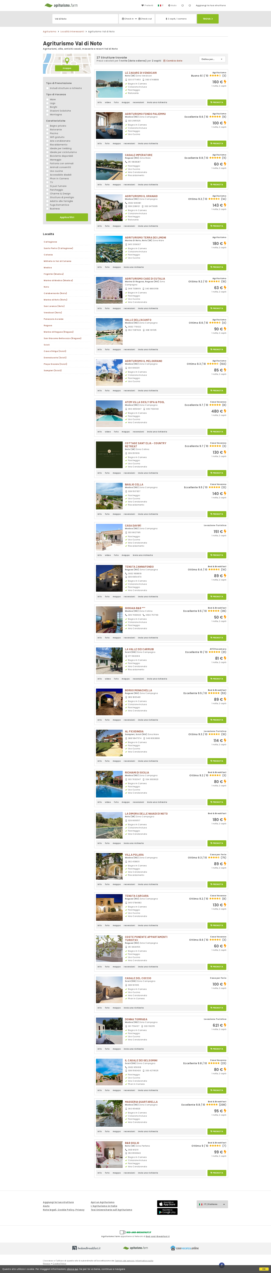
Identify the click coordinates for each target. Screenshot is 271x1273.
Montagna (55, 114)
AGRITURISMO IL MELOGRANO (143, 360)
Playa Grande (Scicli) (55, 364)
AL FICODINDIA (134, 731)
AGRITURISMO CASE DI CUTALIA (145, 278)
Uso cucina (56, 171)
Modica (48, 267)
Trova (207, 18)
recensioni (138, 102)
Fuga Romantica (59, 204)
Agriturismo (49, 31)
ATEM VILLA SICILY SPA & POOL (145, 402)
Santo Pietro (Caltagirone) (58, 248)
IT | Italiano (211, 1204)
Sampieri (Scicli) (53, 370)
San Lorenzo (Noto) (54, 306)
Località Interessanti (72, 31)
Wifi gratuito (56, 137)
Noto (46, 287)
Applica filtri (67, 217)
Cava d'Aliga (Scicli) (55, 351)
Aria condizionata (59, 140)
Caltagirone (50, 242)
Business (54, 208)
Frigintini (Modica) (54, 274)
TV (51, 182)
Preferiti (149, 5)
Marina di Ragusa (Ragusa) (59, 332)
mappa (67, 68)
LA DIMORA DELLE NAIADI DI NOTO (146, 813)
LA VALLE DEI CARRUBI (139, 649)
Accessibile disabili (60, 174)
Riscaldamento (58, 144)
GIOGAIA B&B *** (135, 608)
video (108, 102)
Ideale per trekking (60, 148)
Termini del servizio (125, 1260)
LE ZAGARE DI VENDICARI (141, 72)
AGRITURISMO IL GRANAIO (141, 196)
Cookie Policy (59, 1263)
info (100, 102)
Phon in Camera (59, 178)
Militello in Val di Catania (57, 261)
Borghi (53, 107)
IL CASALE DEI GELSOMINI (141, 1060)
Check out (146, 18)
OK (264, 1269)
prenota (218, 102)
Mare (52, 99)
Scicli (47, 344)
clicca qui (72, 1269)
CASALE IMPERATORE (139, 154)
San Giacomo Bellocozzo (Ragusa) (63, 338)
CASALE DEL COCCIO (138, 978)
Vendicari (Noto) (53, 312)
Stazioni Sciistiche (60, 110)
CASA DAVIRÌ (133, 525)
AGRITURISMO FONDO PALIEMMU (145, 113)
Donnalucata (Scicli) (55, 357)
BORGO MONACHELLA (138, 690)
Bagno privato (57, 125)
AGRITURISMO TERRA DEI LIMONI (145, 237)
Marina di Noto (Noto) (55, 299)
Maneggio (55, 159)
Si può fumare (57, 186)
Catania (48, 254)
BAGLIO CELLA (134, 484)
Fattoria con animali (61, 163)
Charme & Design (60, 193)
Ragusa (48, 325)
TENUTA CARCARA (137, 895)
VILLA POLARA (134, 854)
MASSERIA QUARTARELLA (141, 1101)
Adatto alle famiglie (61, 201)
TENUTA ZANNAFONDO (139, 566)
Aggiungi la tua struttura (211, 5)
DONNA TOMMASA (136, 1019)
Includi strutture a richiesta (65, 88)
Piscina (53, 133)
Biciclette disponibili (61, 156)
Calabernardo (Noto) (55, 293)
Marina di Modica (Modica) (58, 280)
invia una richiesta (157, 102)
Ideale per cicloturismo (63, 152)
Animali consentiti (60, 167)
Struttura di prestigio (61, 197)
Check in (129, 18)
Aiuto (174, 5)
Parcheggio (56, 189)
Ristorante (55, 129)
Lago (52, 103)
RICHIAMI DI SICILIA (137, 772)
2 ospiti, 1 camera (177, 18)
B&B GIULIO (132, 1142)
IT (163, 5)
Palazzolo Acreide (54, 319)
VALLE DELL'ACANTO (138, 319)
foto (116, 102)
